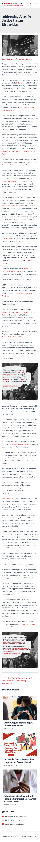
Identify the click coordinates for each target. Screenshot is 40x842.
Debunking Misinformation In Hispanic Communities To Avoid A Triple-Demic (20, 798)
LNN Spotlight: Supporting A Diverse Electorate (18, 724)
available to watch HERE (11, 337)
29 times (18, 83)
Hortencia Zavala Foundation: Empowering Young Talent (19, 761)
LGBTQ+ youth (7, 239)
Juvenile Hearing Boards (19, 444)
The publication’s (9, 499)
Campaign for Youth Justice (13, 206)
